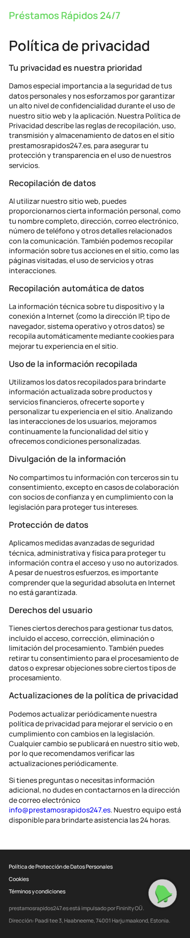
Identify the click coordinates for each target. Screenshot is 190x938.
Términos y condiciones (37, 891)
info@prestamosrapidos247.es (59, 810)
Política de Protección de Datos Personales (61, 866)
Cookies (19, 879)
